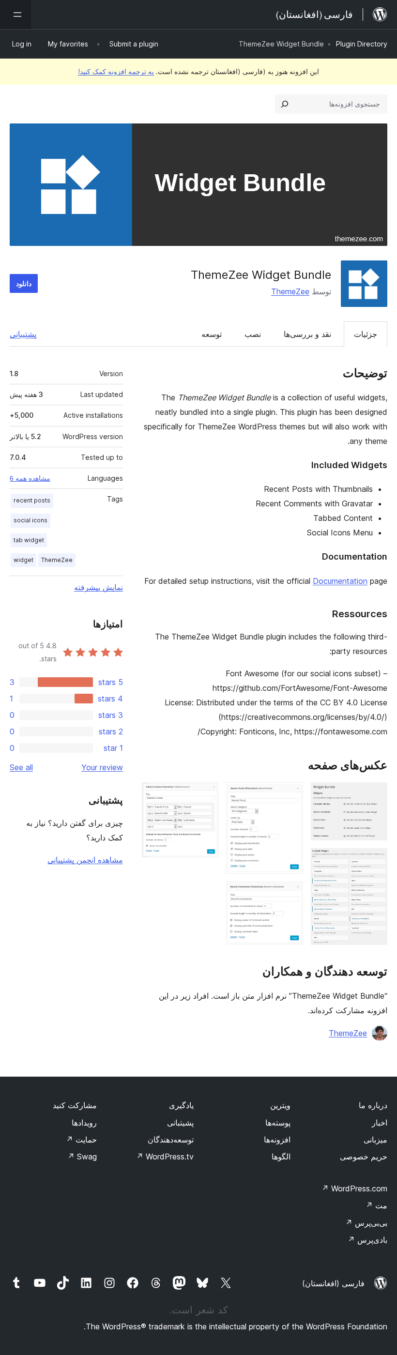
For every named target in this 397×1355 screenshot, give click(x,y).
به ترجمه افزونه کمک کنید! (116, 71)
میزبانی (375, 1139)
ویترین (280, 1105)
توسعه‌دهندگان (171, 1139)
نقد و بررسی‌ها (307, 334)
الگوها (281, 1156)
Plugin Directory (361, 44)
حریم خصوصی (363, 1156)
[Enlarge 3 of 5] (290, 795)
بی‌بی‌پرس (366, 1223)
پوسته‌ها (277, 1122)
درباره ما (373, 1105)
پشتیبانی (23, 334)
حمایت (81, 1139)
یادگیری (181, 1105)
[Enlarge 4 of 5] (290, 894)
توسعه (211, 334)
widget (23, 559)
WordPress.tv (165, 1156)
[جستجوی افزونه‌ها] (284, 104)
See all (21, 767)
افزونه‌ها (277, 1139)
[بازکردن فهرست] (15, 14)
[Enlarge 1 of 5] (374, 795)
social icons (30, 520)
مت (376, 1205)
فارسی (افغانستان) (333, 1283)
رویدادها (84, 1122)
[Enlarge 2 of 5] (374, 861)
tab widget (29, 540)
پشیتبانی (180, 1122)
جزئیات (365, 334)
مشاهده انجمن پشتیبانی (85, 860)
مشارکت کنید (75, 1105)
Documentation (340, 581)
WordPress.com (354, 1188)
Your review (102, 767)
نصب (252, 334)
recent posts (32, 500)
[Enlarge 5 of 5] (205, 795)
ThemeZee (290, 291)
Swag (82, 1156)
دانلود (23, 283)
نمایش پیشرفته (98, 587)
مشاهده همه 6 (30, 478)
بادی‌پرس (367, 1240)
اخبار (379, 1122)
